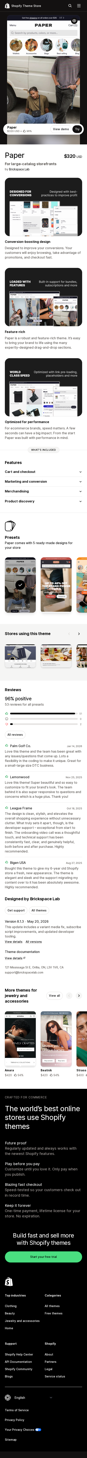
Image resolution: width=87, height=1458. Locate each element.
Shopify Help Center (19, 1354)
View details (13, 941)
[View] (20, 656)
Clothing (11, 1306)
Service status (55, 1376)
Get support (16, 910)
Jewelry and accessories (22, 1321)
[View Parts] (56, 585)
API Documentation (18, 1361)
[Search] (70, 5)
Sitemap (11, 1439)
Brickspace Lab (19, 169)
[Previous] (69, 634)
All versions (34, 941)
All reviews (15, 734)
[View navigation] (79, 5)
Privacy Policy (14, 1420)
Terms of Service (17, 1410)
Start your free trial (43, 1256)
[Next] (79, 634)
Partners (50, 1361)
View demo (61, 129)
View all (54, 995)
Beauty (10, 1313)
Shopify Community (18, 1369)
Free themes (54, 1313)
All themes (39, 910)
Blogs (9, 1376)
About (49, 1354)
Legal (48, 1369)
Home (9, 1328)
